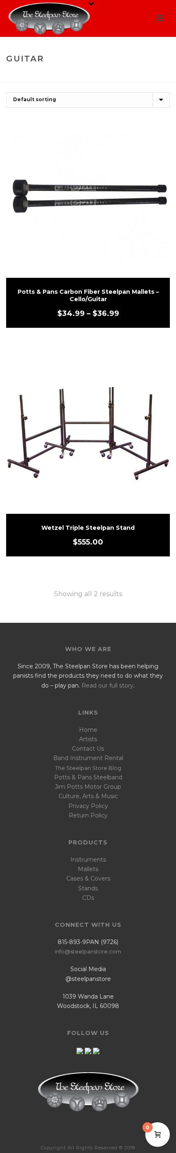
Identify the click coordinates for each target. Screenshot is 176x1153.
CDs (88, 897)
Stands (88, 888)
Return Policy (88, 815)
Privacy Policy (88, 806)
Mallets (88, 869)
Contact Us (88, 748)
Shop (86, 76)
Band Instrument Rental (88, 758)
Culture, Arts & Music (88, 796)
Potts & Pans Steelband (88, 777)
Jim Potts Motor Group (88, 786)
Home (65, 76)
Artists (88, 739)
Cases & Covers (88, 878)
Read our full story (107, 685)
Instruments (88, 859)
